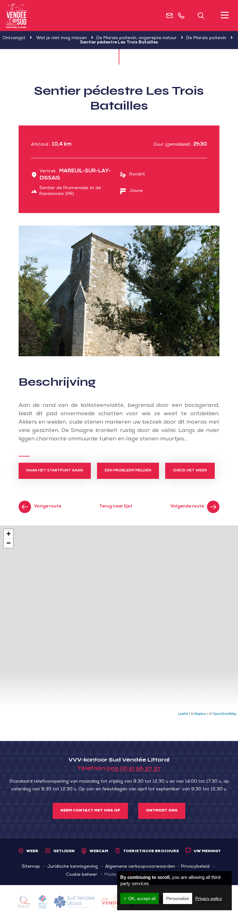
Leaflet (183, 713)
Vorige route (47, 506)
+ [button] (9, 534)
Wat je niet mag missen (61, 38)
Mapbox (200, 713)
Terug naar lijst (115, 506)
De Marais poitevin (206, 38)
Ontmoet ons (162, 811)
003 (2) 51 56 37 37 (134, 768)
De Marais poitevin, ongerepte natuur (136, 38)
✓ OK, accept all (139, 898)
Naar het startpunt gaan (54, 471)
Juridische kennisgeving (72, 867)
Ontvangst (13, 38)
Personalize (177, 898)
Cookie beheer (81, 875)
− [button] (9, 543)
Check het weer (190, 471)
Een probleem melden (128, 471)
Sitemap (31, 867)
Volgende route (187, 506)
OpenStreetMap (224, 713)
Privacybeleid (195, 867)
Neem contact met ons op (90, 811)
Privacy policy (208, 898)
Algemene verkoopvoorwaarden (140, 867)
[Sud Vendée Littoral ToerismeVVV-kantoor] (16, 15)
